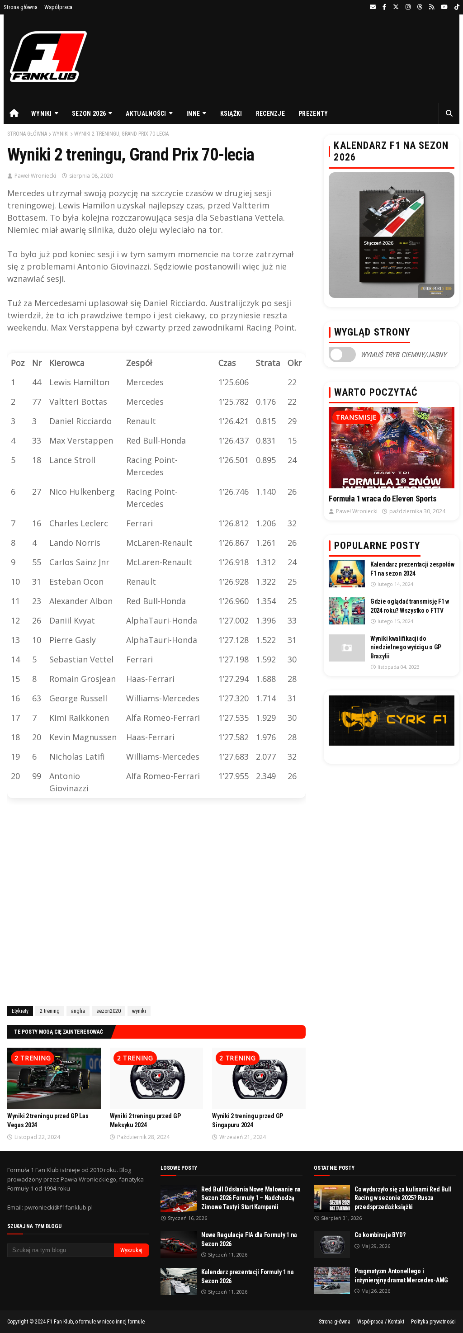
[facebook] (384, 7)
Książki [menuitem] (231, 113)
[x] (396, 7)
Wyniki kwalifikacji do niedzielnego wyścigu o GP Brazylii (405, 647)
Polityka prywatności (433, 1322)
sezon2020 (108, 1011)
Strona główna (21, 7)
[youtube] (444, 7)
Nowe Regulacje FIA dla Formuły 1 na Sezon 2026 (249, 1239)
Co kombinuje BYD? (379, 1234)
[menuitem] (14, 113)
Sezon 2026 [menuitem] (89, 113)
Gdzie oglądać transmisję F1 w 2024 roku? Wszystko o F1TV (409, 606)
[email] (373, 7)
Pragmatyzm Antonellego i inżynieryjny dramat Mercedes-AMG (401, 1275)
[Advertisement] (156, 903)
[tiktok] (455, 7)
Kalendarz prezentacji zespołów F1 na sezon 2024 (412, 569)
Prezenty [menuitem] (313, 113)
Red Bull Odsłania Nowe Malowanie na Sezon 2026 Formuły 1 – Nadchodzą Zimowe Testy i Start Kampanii (251, 1198)
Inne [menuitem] (193, 113)
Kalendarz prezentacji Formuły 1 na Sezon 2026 (247, 1276)
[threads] (420, 7)
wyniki (60, 134)
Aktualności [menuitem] (146, 113)
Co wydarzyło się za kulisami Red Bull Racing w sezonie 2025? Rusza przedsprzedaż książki (403, 1198)
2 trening (50, 1011)
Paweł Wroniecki (35, 176)
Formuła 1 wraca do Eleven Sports (382, 498)
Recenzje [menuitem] (270, 113)
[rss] (431, 7)
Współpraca (58, 7)
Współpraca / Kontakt (380, 1322)
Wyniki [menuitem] (41, 113)
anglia (78, 1011)
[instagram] (408, 7)
